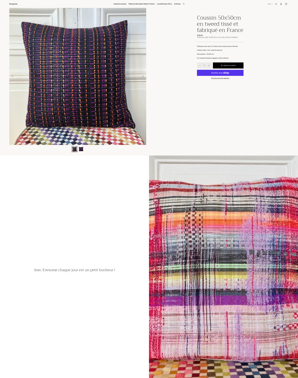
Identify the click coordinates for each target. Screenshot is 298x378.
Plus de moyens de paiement (220, 78)
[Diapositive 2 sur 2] (81, 149)
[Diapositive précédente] (11, 76)
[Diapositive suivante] (143, 76)
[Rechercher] (276, 4)
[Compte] (281, 4)
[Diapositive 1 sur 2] (74, 149)
